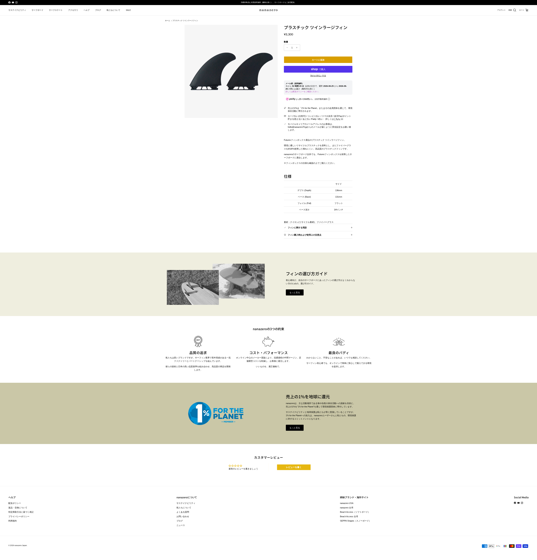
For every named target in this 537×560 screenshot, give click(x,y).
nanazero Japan (20, 545)
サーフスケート (56, 10)
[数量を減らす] (286, 47)
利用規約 (12, 521)
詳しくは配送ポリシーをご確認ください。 (303, 92)
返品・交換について (17, 507)
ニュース (180, 525)
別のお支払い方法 (318, 76)
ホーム (167, 21)
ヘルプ (87, 10)
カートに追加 (318, 60)
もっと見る (294, 292)
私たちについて (113, 10)
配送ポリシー (14, 503)
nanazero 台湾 (346, 507)
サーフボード (37, 10)
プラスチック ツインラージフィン (185, 21)
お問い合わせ (182, 516)
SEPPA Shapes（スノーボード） (355, 521)
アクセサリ (73, 10)
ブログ (98, 10)
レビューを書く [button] (294, 467)
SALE (128, 10)
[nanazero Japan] (268, 10)
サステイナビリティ (17, 10)
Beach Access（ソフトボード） (355, 512)
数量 (286, 42)
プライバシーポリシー (18, 516)
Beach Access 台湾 (349, 516)
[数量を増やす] (297, 47)
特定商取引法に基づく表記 (21, 512)
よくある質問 (182, 512)
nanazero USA (346, 503)
